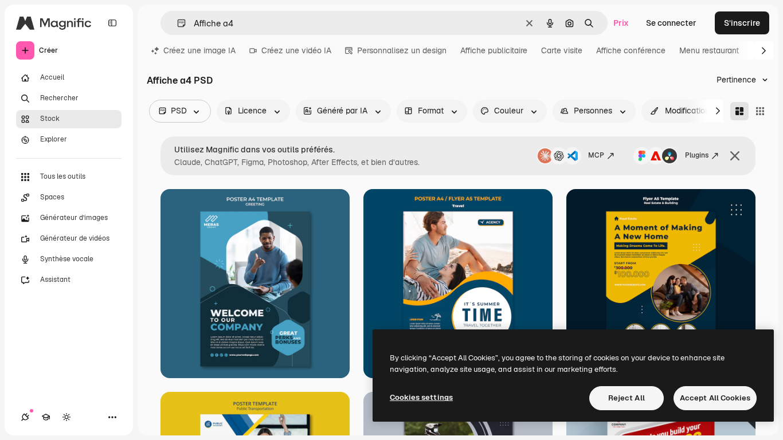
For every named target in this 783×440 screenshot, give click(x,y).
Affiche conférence (630, 50)
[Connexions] (25, 417)
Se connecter (671, 23)
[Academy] (46, 417)
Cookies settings (421, 397)
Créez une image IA (199, 50)
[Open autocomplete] (177, 23)
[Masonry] (739, 111)
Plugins (696, 155)
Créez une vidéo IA (296, 50)
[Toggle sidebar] (112, 23)
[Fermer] (735, 156)
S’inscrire (742, 23)
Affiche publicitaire (493, 50)
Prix (621, 23)
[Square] (760, 111)
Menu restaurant (709, 50)
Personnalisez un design (402, 50)
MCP (596, 155)
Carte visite (561, 50)
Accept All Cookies (715, 398)
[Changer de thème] (66, 417)
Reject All (626, 398)
